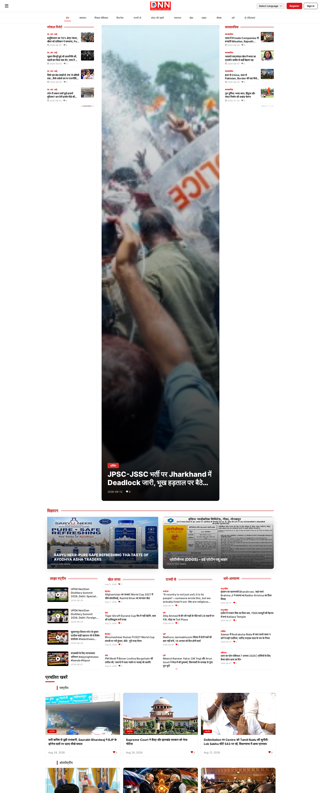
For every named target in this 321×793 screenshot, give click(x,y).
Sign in (310, 5)
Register (294, 5)
